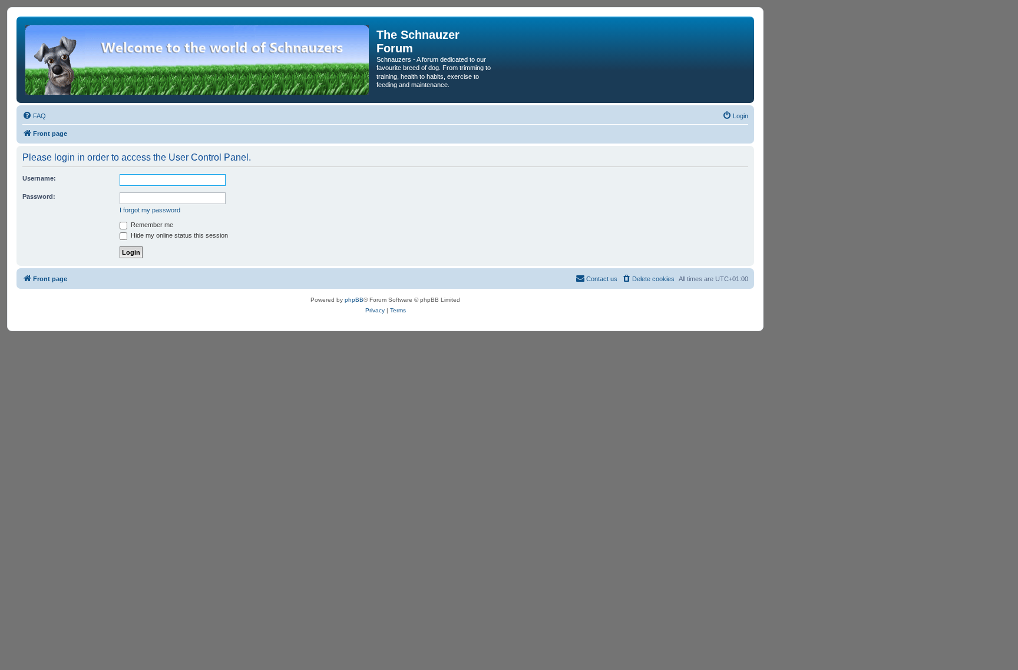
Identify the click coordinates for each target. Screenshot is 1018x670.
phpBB (354, 299)
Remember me (151, 224)
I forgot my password (150, 210)
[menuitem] (34, 116)
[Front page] (197, 59)
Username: (39, 178)
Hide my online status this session (178, 235)
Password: (38, 196)
